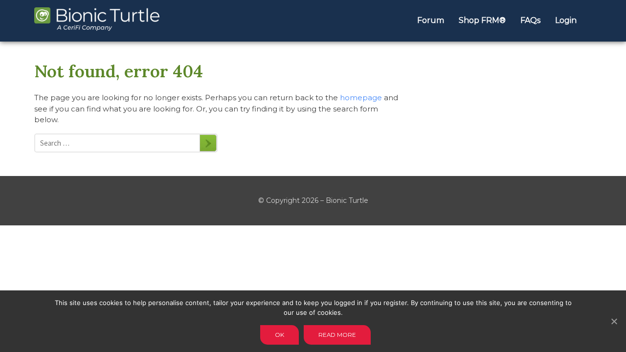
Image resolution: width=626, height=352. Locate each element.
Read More (337, 334)
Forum (430, 20)
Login (566, 20)
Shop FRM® (482, 20)
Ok (279, 334)
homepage (361, 97)
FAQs (530, 20)
